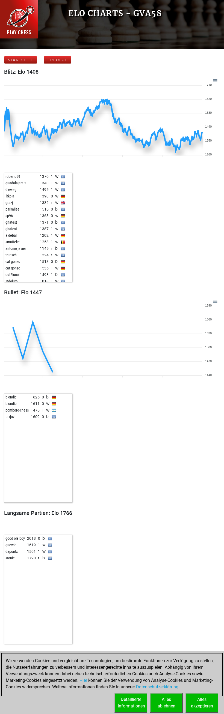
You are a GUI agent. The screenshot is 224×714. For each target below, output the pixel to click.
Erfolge (57, 60)
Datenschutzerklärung (157, 686)
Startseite (20, 60)
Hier (83, 680)
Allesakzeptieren (202, 703)
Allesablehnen (166, 703)
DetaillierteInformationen (131, 703)
